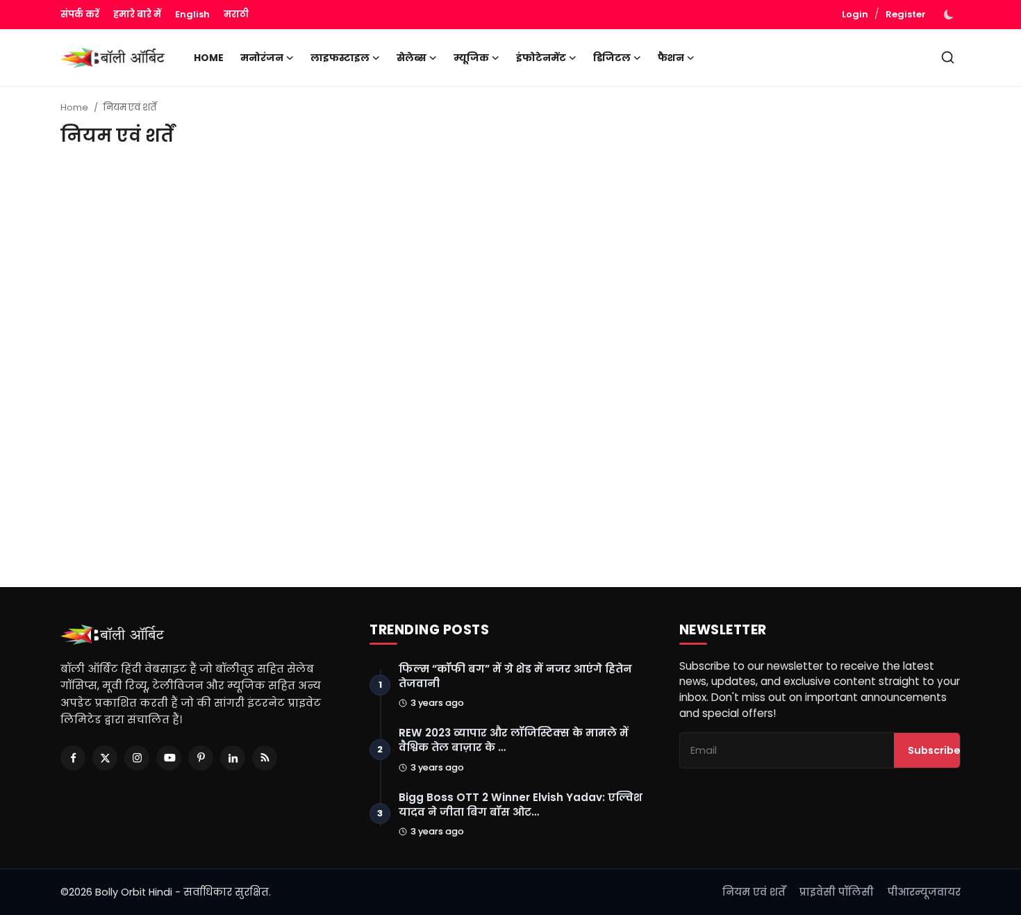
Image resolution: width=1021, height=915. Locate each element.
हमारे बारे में (137, 14)
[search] (948, 57)
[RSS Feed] (264, 757)
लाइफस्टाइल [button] (340, 58)
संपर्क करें (79, 14)
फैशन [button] (671, 58)
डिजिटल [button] (612, 58)
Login (855, 14)
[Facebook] (72, 757)
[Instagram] (136, 757)
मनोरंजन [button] (261, 58)
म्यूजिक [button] (471, 58)
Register (906, 14)
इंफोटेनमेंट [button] (541, 58)
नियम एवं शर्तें (754, 892)
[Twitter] (104, 757)
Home (209, 58)
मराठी (236, 14)
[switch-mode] (950, 14)
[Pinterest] (200, 757)
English (192, 14)
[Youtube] (168, 757)
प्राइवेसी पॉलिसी (836, 892)
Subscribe (934, 750)
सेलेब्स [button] (411, 58)
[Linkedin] (232, 757)
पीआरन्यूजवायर (924, 892)
